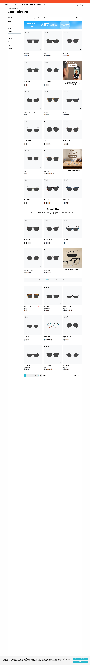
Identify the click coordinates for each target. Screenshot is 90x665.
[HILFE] (77, 5)
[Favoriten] (80, 5)
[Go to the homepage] (7, 5)
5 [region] (35, 375)
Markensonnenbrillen (41, 17)
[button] (14, 21)
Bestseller (32, 17)
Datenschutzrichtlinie (57, 660)
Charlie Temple (52, 17)
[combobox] (50, 5)
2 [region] (27, 375)
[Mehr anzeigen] (53, 173)
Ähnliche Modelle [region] (33, 47)
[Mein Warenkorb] (82, 5)
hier (57, 213)
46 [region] (40, 375)
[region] (33, 38)
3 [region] (30, 375)
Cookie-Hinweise (48, 660)
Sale (26, 17)
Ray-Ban (59, 17)
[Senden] (44, 5)
